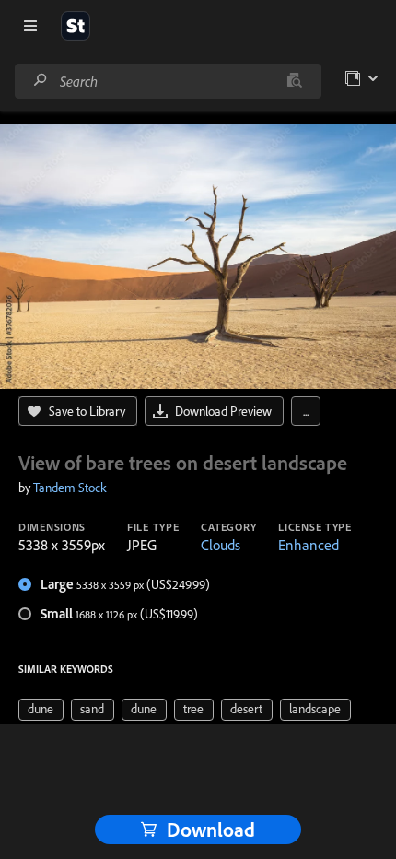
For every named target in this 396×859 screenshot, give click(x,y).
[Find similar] (294, 81)
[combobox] (167, 81)
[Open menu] (30, 26)
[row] (41, 710)
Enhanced (308, 544)
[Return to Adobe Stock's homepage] (75, 26)
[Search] (40, 80)
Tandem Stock (70, 487)
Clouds (220, 544)
